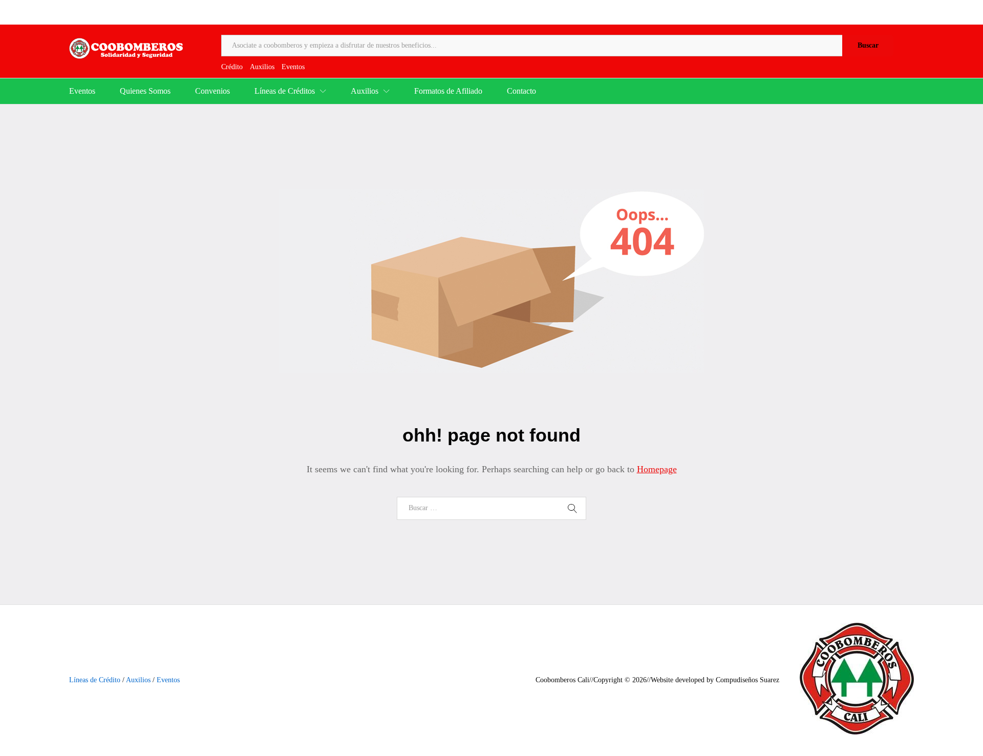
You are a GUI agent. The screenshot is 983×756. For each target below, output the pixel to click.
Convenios (212, 91)
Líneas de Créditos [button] (284, 91)
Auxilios (262, 67)
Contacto (521, 91)
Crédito (232, 67)
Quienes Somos (145, 91)
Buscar (868, 45)
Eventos (293, 67)
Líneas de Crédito (94, 680)
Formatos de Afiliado (448, 91)
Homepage (657, 469)
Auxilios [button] (364, 91)
